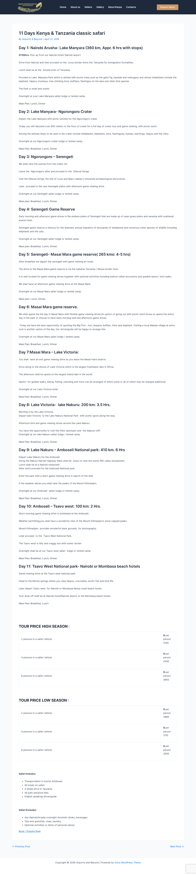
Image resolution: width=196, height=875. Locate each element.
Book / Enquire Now (30, 831)
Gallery (100, 7)
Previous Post (21, 846)
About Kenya (115, 7)
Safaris (88, 7)
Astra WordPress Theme (128, 862)
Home (63, 7)
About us (75, 7)
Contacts (131, 7)
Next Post (177, 846)
